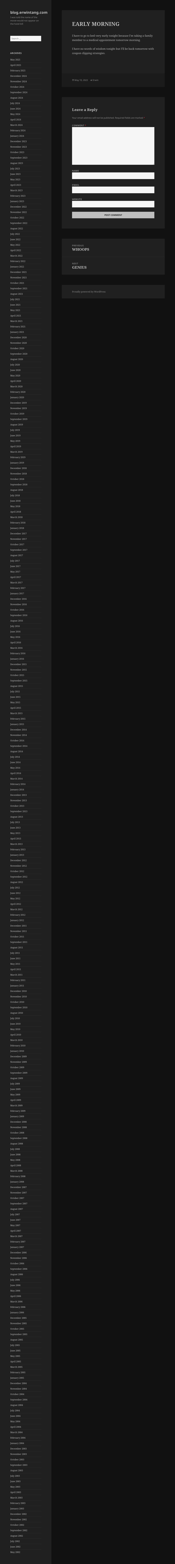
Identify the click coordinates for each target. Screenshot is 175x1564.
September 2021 (18, 288)
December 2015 (18, 664)
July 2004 (15, 1410)
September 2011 (18, 942)
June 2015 (15, 696)
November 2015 (18, 669)
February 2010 (17, 1045)
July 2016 (15, 626)
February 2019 (17, 457)
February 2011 (17, 980)
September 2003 (18, 1465)
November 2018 (18, 473)
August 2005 (16, 1339)
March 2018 (16, 517)
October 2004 (17, 1394)
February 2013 (17, 849)
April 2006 (15, 1296)
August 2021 (16, 293)
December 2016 (18, 598)
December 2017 (18, 533)
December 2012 (18, 860)
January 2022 (17, 266)
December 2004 (18, 1383)
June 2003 (15, 1481)
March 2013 (16, 844)
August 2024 (16, 97)
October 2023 (17, 152)
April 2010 (15, 1034)
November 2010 (18, 996)
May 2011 (15, 963)
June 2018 (15, 500)
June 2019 (15, 435)
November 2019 (18, 408)
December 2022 (18, 206)
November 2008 (18, 1127)
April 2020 (15, 381)
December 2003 (18, 1448)
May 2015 (15, 702)
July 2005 (15, 1345)
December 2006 (18, 1252)
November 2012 (18, 865)
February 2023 (17, 195)
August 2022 (16, 228)
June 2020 (15, 370)
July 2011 (15, 952)
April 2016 (15, 642)
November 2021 (18, 277)
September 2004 (18, 1399)
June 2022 (15, 239)
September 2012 (18, 876)
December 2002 (18, 1514)
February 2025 (17, 70)
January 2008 (17, 1181)
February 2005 (17, 1372)
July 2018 (15, 495)
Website (77, 199)
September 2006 (18, 1268)
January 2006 (17, 1312)
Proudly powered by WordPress (89, 291)
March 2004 (16, 1432)
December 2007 (18, 1187)
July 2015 (15, 691)
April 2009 (15, 1100)
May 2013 (15, 833)
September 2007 (18, 1203)
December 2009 (18, 1056)
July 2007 (15, 1214)
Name (75, 170)
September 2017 (18, 549)
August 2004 (16, 1405)
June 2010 (15, 1023)
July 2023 (15, 168)
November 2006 (18, 1258)
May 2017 (15, 571)
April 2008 (15, 1165)
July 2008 (15, 1149)
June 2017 (15, 566)
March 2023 (16, 190)
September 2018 (18, 484)
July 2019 (15, 430)
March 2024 (16, 125)
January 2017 (17, 593)
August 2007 (16, 1208)
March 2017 (16, 582)
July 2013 (15, 822)
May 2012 (15, 898)
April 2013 (15, 838)
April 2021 (15, 315)
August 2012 (16, 882)
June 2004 (15, 1415)
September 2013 (18, 811)
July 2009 (15, 1083)
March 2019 (16, 451)
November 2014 (18, 735)
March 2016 (16, 647)
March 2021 (16, 321)
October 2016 (17, 609)
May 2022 (15, 244)
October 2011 (17, 936)
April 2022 (15, 250)
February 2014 (17, 784)
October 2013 (17, 805)
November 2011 (18, 931)
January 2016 (17, 658)
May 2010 (15, 1029)
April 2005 (15, 1361)
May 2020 (15, 375)
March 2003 (16, 1497)
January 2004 (17, 1443)
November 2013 (18, 800)
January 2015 (17, 724)
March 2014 (16, 778)
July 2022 (15, 233)
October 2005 (17, 1328)
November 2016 (18, 604)
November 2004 (18, 1388)
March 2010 (16, 1040)
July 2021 (15, 299)
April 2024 (15, 119)
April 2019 (15, 446)
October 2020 (17, 348)
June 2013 (15, 827)
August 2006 (16, 1274)
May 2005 (15, 1356)
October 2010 (17, 1001)
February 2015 (17, 718)
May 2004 (15, 1421)
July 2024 (15, 103)
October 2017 (17, 544)
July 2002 (15, 1541)
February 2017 (17, 588)
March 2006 (16, 1301)
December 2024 (18, 75)
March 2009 (16, 1105)
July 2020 (15, 364)
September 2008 (18, 1138)
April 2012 (15, 903)
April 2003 (15, 1492)
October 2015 (17, 675)
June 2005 (15, 1350)
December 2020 (18, 337)
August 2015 (16, 686)
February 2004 (17, 1437)
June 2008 (15, 1154)
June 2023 (15, 174)
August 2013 (16, 816)
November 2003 (18, 1454)
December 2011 (18, 925)
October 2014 (17, 740)
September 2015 (18, 680)
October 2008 (17, 1132)
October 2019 (17, 413)
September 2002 (18, 1530)
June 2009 (15, 1089)
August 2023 (16, 163)
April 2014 (15, 773)
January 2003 (17, 1508)
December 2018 (18, 468)
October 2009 (17, 1067)
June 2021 (15, 304)
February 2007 (17, 1241)
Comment (79, 125)
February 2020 (17, 391)
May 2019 (15, 440)
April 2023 (15, 184)
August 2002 (16, 1535)
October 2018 (17, 479)
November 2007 (18, 1192)
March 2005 (16, 1366)
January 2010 (17, 1051)
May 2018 (15, 506)
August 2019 (16, 424)
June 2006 (15, 1285)
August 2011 (16, 947)
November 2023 (18, 146)
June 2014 (15, 762)
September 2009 (18, 1072)
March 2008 (16, 1170)
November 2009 (18, 1061)
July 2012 (15, 887)
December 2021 (18, 272)
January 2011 (17, 985)
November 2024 (18, 81)
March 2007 (16, 1236)
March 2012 (16, 909)
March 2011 (16, 974)
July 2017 (15, 560)
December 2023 (18, 141)
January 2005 (17, 1377)
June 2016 (15, 631)
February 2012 (17, 914)
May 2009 (15, 1094)
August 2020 (16, 359)
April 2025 (15, 65)
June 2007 (15, 1219)
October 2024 (17, 86)
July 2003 (15, 1475)
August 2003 (16, 1470)
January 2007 (17, 1247)
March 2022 (16, 255)
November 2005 (18, 1323)
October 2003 (17, 1459)
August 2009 (16, 1078)
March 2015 (16, 713)
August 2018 (16, 489)
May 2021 (15, 310)
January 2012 (17, 920)
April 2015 (15, 707)
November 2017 (18, 538)
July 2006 (15, 1279)
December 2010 (18, 991)
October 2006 (17, 1263)
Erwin (95, 80)
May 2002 (15, 1552)
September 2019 (18, 419)
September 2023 (18, 157)
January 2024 (17, 135)
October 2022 (17, 217)
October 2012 (17, 871)
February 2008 (17, 1176)
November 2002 (18, 1519)
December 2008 (18, 1121)
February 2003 (17, 1503)
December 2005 (18, 1317)
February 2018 (17, 522)
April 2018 (15, 511)
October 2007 (17, 1198)
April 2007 (15, 1230)
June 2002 (15, 1546)
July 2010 (15, 1018)
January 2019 (17, 462)
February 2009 (17, 1110)
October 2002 (17, 1524)
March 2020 (16, 386)
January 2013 (17, 854)
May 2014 (15, 767)
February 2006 (17, 1307)
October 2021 (17, 282)
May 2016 (15, 637)
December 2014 (18, 729)
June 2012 (15, 893)
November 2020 (18, 342)
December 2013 (18, 795)
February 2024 (17, 130)
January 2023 (17, 201)
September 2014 (18, 745)
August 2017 (16, 555)
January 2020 (17, 397)
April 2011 (15, 969)
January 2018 (17, 528)
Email (75, 184)
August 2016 (16, 620)
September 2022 (18, 223)
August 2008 (16, 1143)
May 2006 (15, 1290)
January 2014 (17, 789)
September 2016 (18, 615)
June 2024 (15, 108)
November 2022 (18, 212)
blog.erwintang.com (29, 12)
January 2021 (17, 332)
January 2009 (17, 1116)
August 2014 (16, 751)
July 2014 (15, 756)
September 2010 (18, 1007)
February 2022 (17, 261)
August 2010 (16, 1012)
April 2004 (15, 1426)
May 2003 (15, 1486)
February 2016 (17, 653)
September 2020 (18, 353)
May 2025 (15, 59)
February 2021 (17, 326)
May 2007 (15, 1225)
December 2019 (18, 402)
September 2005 (18, 1334)
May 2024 (15, 114)
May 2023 (15, 179)
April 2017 (15, 577)
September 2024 (18, 92)
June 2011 (15, 958)
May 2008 (15, 1159)
